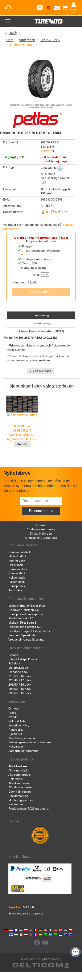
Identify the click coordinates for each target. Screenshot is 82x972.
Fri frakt (41, 525)
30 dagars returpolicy (41, 529)
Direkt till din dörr (41, 533)
